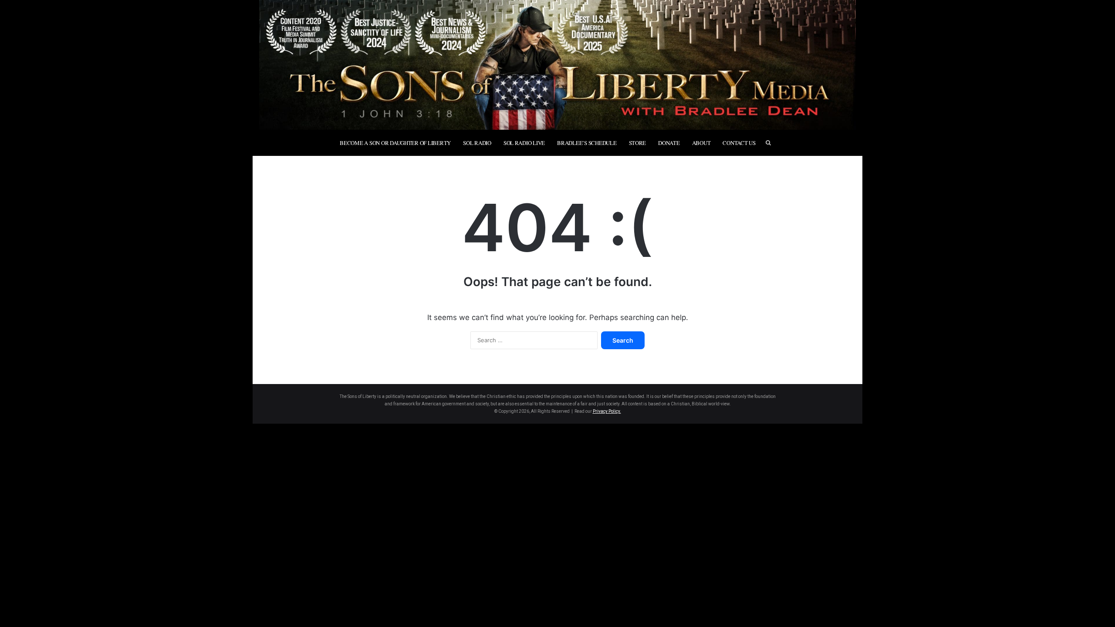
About (701, 143)
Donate (668, 143)
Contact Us (739, 143)
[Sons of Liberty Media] (557, 65)
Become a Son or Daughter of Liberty (395, 143)
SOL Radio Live (524, 143)
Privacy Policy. (607, 411)
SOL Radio (477, 143)
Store (637, 143)
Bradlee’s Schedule (586, 143)
